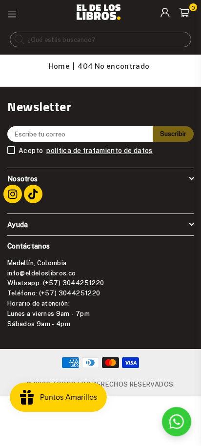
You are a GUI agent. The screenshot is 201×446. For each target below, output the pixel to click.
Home (59, 65)
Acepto (86, 151)
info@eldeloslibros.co (41, 273)
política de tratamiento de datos (99, 151)
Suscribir (173, 133)
